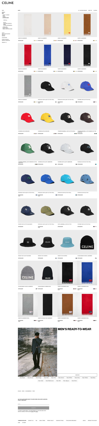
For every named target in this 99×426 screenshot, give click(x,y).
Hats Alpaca (66, 380)
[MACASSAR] (94, 133)
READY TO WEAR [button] (6, 14)
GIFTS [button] (3, 32)
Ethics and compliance (71, 420)
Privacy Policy (50, 420)
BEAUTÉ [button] (3, 34)
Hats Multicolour (50, 380)
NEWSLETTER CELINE (92, 420)
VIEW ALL (5, 20)
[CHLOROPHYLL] (95, 133)
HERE (32, 411)
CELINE (19, 391)
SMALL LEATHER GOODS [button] (7, 28)
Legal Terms (42, 420)
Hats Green (61, 377)
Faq (36, 420)
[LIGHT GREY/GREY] (96, 258)
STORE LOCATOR (5, 39)
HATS (4, 24)
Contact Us (30, 420)
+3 (76, 288)
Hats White (69, 377)
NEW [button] (3, 10)
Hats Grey (77, 377)
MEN (23, 391)
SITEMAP (24, 422)
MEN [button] (3, 13)
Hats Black (22, 377)
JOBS (19, 422)
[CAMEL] (93, 40)
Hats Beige (38, 377)
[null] (55, 133)
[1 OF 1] (87, 273)
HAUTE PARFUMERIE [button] (6, 33)
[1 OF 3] (28, 24)
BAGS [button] (4, 15)
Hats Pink (53, 377)
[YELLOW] (73, 40)
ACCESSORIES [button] (6, 17)
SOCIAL (84, 420)
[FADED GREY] (56, 164)
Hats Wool (74, 380)
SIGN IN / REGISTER (6, 40)
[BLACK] (93, 71)
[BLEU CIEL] (75, 258)
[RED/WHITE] (34, 133)
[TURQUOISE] (96, 164)
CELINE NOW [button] (4, 37)
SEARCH (4, 42)
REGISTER (33, 407)
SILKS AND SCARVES (7, 23)
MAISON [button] (3, 35)
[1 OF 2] (67, 273)
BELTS (4, 22)
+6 (36, 40)
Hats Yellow (85, 377)
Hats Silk (58, 380)
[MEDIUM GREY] (95, 320)
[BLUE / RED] (94, 226)
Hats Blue (93, 377)
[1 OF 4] (47, 86)
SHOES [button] (4, 16)
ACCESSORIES (28, 391)
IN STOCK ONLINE (83, 10)
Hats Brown (30, 377)
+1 (56, 133)
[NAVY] (73, 71)
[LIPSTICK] (55, 40)
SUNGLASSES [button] (5, 27)
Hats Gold (40, 380)
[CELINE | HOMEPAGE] (8, 3)
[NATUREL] (74, 40)
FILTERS (95, 10)
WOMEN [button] (3, 12)
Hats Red (46, 377)
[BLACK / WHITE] (95, 258)
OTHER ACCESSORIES (7, 25)
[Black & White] (93, 226)
